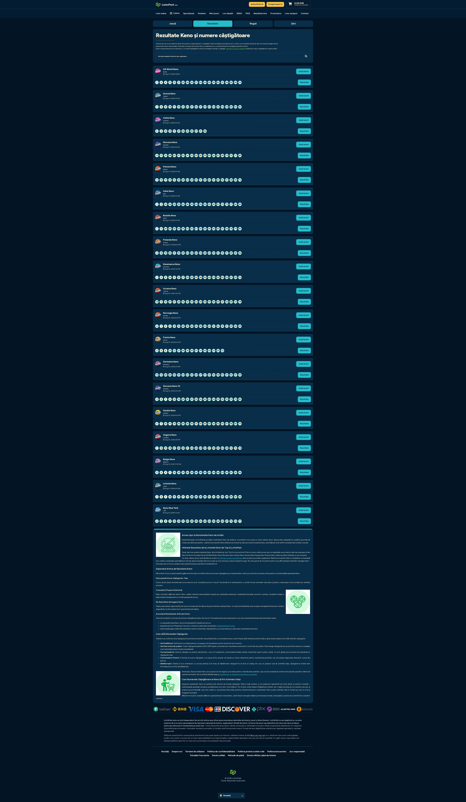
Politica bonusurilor (276, 751)
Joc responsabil (297, 751)
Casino (176, 13)
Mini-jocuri (214, 13)
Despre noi (177, 751)
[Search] (306, 56)
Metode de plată (236, 755)
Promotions (275, 13)
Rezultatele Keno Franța (226, 626)
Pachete (202, 13)
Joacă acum (304, 71)
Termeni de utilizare (194, 751)
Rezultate (212, 23)
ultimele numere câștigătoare (231, 558)
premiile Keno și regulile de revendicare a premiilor (238, 674)
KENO (239, 13)
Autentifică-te (257, 4)
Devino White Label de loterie (261, 755)
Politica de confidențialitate (221, 751)
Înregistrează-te (275, 4)
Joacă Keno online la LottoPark (235, 49)
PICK (248, 13)
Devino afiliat (218, 755)
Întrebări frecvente (199, 755)
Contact (305, 13)
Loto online (161, 13)
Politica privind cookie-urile (251, 751)
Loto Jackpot (291, 13)
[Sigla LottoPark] (167, 4)
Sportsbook (188, 13)
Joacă (172, 23)
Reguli (253, 23)
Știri (293, 23)
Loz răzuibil (228, 13)
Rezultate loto (260, 13)
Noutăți (165, 751)
